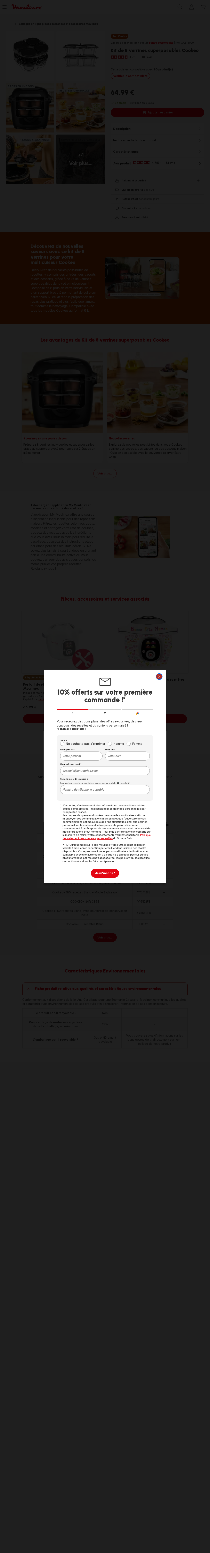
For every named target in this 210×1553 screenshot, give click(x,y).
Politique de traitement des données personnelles (107, 836)
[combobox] (81, 756)
